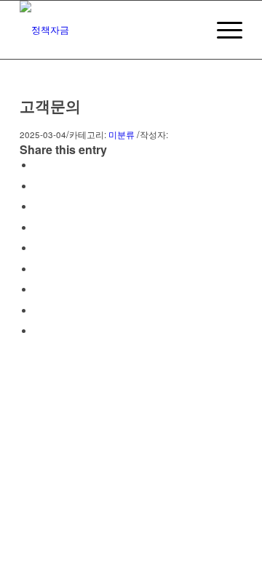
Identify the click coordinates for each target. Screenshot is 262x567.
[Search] (188, 30)
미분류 (121, 134)
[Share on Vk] (37, 290)
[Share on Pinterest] (37, 228)
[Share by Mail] (37, 331)
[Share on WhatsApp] (37, 207)
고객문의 (50, 105)
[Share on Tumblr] (37, 269)
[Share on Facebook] (37, 165)
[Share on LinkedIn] (37, 248)
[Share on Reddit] (37, 311)
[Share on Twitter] (37, 186)
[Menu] (222, 30)
